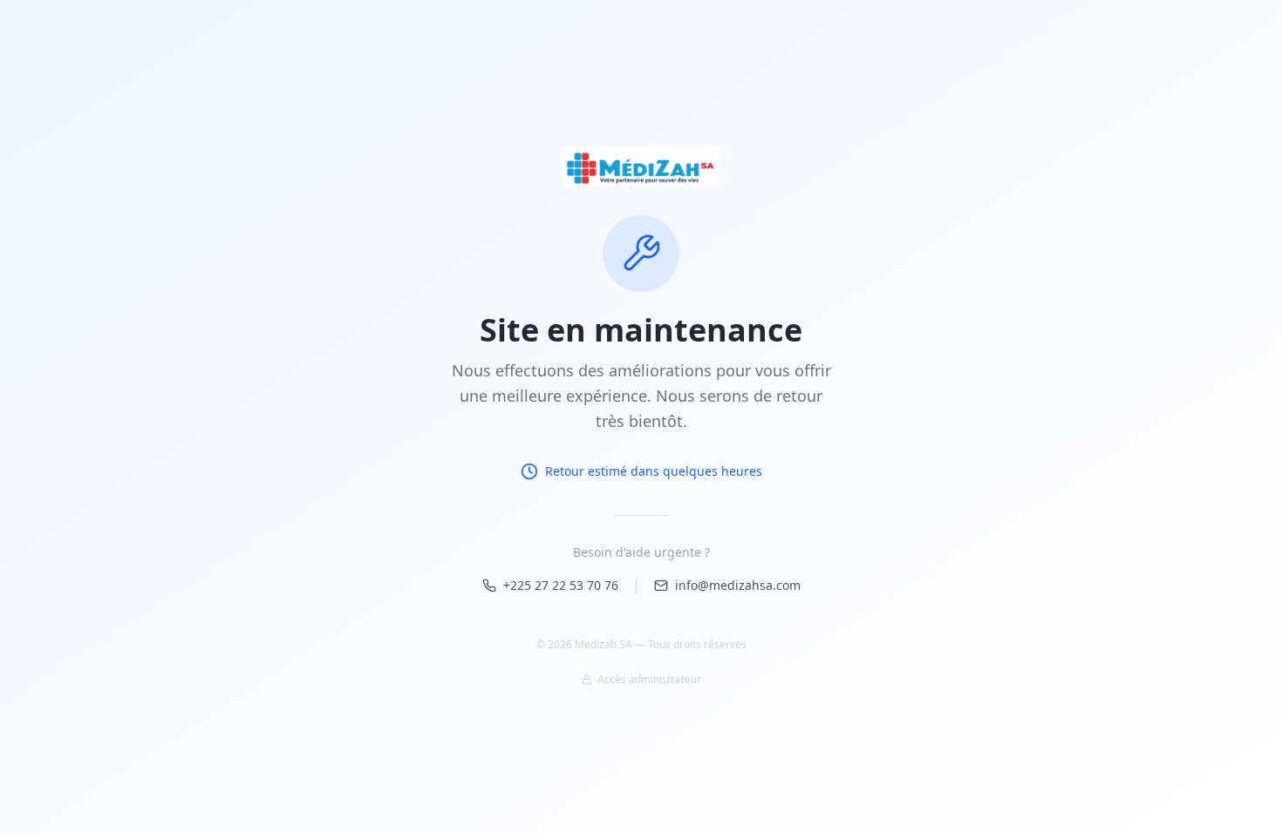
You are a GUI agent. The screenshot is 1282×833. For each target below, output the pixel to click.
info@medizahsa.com (738, 585)
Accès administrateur (649, 680)
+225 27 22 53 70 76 (560, 585)
